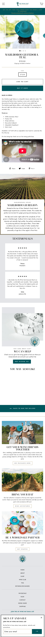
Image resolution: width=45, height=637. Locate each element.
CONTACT (22, 600)
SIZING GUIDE (22, 603)
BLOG (22, 597)
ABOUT (22, 573)
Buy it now (22, 88)
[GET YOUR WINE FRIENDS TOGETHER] (22, 432)
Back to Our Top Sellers (24, 408)
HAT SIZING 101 (22, 361)
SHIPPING (22, 606)
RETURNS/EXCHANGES (22, 586)
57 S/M (22, 74)
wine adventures (22, 506)
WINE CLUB (22, 579)
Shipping (16, 63)
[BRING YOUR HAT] (22, 480)
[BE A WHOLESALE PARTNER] (22, 523)
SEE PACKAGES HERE (22, 463)
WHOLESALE (22, 593)
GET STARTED (22, 549)
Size (22, 70)
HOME (22, 570)
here (32, 136)
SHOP (22, 576)
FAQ (22, 583)
